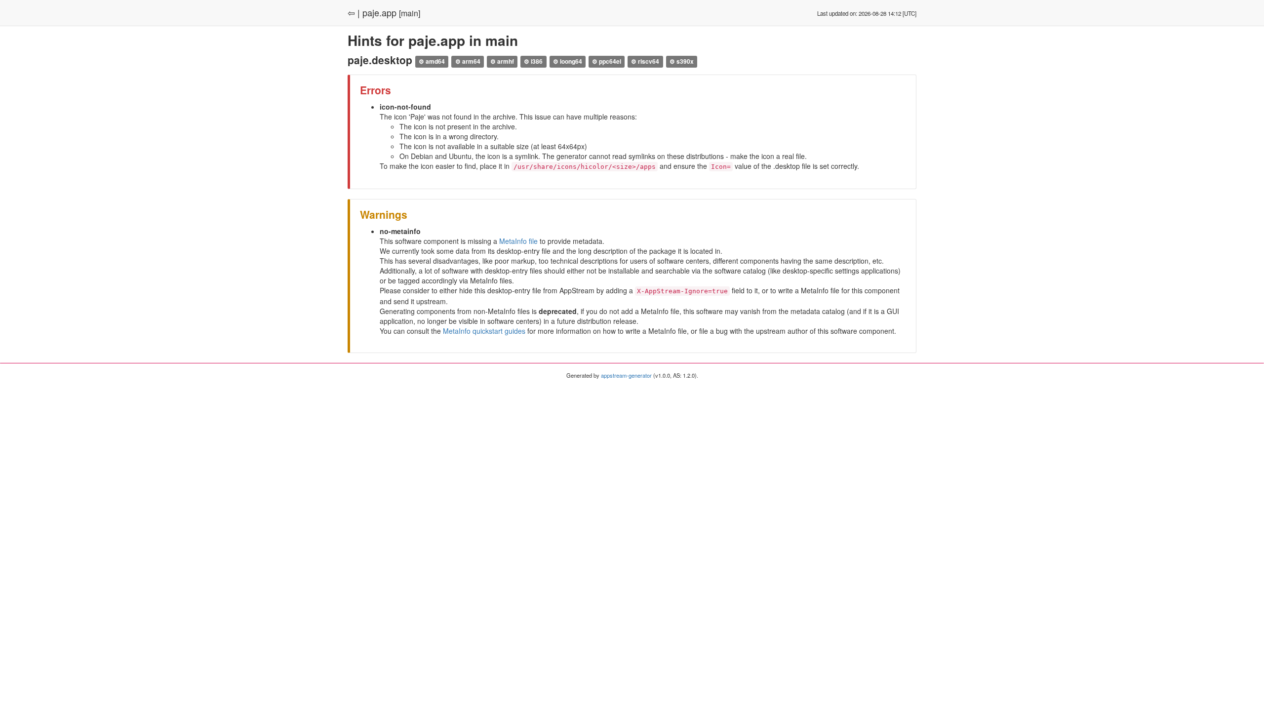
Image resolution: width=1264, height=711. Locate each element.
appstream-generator (626, 375)
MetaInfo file (518, 241)
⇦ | (354, 12)
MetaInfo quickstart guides (484, 331)
